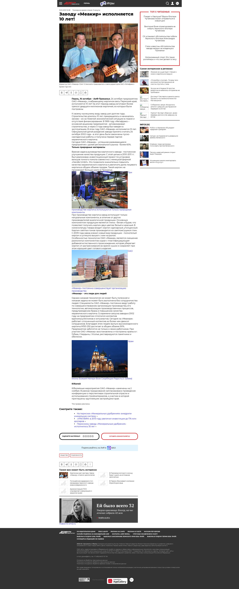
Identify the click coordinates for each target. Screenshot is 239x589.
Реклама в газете (134, 531)
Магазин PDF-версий (152, 531)
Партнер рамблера (98, 579)
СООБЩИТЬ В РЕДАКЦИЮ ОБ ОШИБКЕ (90, 539)
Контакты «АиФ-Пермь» (121, 534)
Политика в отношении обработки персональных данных (96, 562)
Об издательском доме (86, 531)
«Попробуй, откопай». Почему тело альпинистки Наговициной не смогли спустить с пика (164, 82)
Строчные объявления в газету (145, 534)
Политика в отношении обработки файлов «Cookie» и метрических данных (101, 564)
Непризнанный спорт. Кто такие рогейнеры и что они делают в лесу (160, 58)
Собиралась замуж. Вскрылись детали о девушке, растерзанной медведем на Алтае (163, 107)
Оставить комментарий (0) (119, 436)
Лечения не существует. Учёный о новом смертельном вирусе (164, 73)
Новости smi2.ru (67, 524)
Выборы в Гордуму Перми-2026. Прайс (161, 536)
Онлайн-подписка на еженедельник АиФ (93, 534)
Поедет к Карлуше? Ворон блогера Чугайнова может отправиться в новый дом (160, 19)
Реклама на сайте (118, 531)
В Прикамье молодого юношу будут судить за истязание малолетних (121, 475)
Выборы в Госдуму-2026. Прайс (89, 536)
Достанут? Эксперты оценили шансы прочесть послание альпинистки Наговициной (165, 98)
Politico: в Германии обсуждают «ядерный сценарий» (162, 128)
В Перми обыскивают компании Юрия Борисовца (121, 482)
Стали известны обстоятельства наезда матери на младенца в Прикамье (160, 48)
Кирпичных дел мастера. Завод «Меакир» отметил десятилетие (82, 474)
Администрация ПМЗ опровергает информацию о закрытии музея (81, 491)
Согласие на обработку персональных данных (92, 560)
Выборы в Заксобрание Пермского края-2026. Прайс (124, 536)
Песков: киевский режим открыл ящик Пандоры (162, 153)
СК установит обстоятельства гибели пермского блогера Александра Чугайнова (160, 38)
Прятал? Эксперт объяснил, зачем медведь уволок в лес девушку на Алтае (164, 115)
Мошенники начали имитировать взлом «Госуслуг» (163, 161)
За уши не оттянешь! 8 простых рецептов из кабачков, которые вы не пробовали (165, 90)
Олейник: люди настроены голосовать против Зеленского (162, 145)
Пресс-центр (103, 531)
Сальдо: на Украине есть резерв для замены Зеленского (164, 137)
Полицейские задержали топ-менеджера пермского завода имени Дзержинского (81, 483)
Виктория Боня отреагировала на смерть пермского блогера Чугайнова (159, 28)
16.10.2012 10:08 (64, 10)
